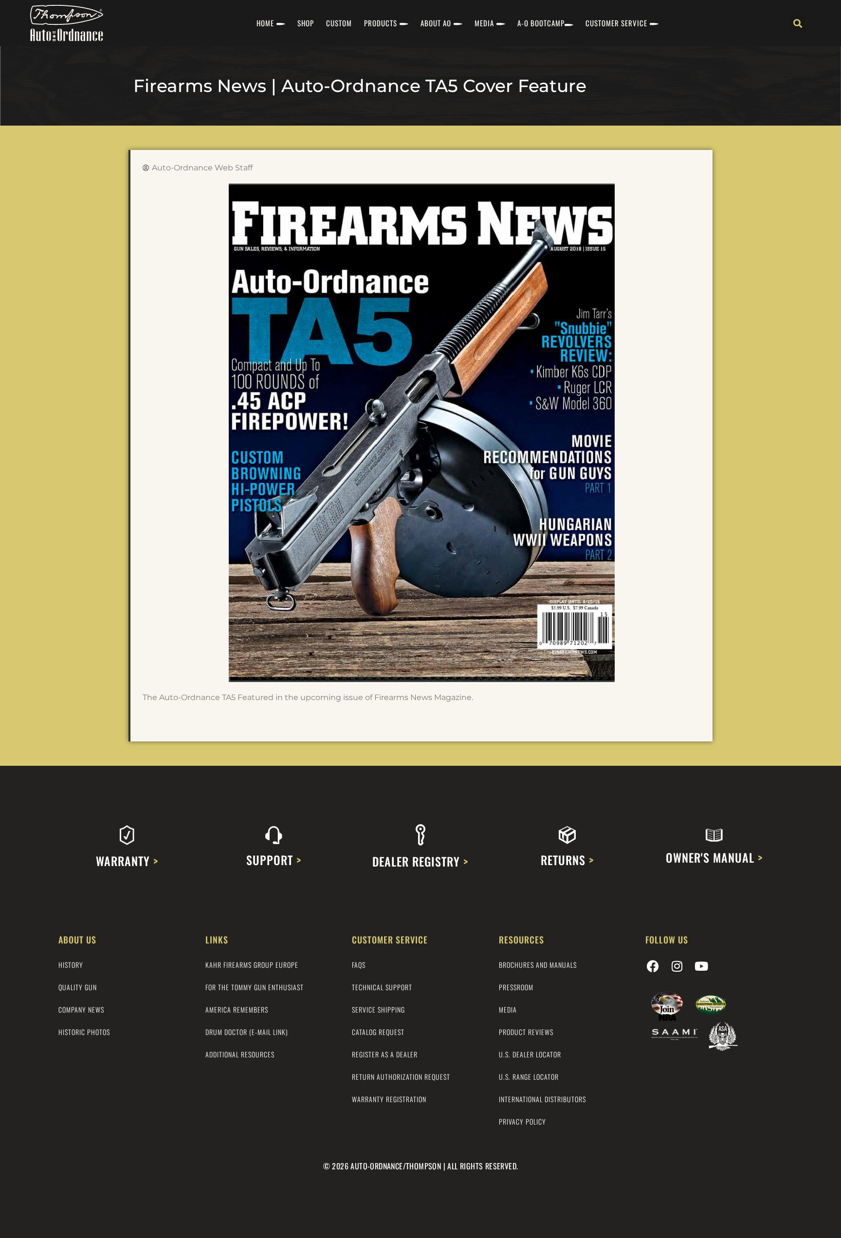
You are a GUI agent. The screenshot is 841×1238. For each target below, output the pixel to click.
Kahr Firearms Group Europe (251, 965)
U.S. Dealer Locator (530, 1054)
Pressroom (516, 987)
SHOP (305, 23)
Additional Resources (239, 1054)
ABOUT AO (435, 23)
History (70, 965)
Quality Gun (77, 987)
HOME (265, 23)
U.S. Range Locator (529, 1077)
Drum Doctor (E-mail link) (246, 1032)
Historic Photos (84, 1032)
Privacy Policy (522, 1121)
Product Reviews (526, 1032)
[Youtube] (701, 966)
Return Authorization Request (401, 1077)
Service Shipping (378, 1009)
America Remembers (236, 1009)
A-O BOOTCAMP (541, 23)
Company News (81, 1009)
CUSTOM (339, 23)
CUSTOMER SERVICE (616, 23)
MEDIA (484, 23)
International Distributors (542, 1099)
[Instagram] (677, 966)
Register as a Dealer (385, 1054)
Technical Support (382, 987)
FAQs (359, 965)
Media (508, 1009)
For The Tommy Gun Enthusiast (254, 987)
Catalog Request (378, 1032)
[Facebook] (652, 966)
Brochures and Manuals (538, 965)
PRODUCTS (380, 23)
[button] (797, 23)
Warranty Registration (389, 1099)
